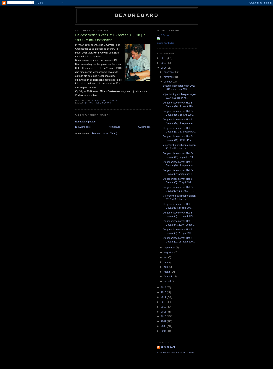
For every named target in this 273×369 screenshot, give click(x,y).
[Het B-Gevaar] (158, 39)
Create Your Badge (165, 43)
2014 (164, 297)
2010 (164, 316)
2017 (164, 67)
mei (166, 262)
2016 (164, 287)
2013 (164, 302)
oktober (168, 81)
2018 (164, 63)
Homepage (114, 126)
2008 (164, 326)
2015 (164, 292)
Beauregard (137, 15)
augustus (169, 252)
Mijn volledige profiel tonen (175, 352)
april (166, 267)
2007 (164, 331)
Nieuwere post (82, 126)
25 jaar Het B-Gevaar (98, 103)
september (170, 247)
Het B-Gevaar (163, 35)
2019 (164, 58)
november (169, 76)
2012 (164, 306)
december (169, 72)
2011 (164, 311)
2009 (164, 321)
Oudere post (144, 126)
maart (167, 271)
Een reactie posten (85, 121)
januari (168, 281)
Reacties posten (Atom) (104, 133)
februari (168, 276)
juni (166, 257)
